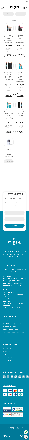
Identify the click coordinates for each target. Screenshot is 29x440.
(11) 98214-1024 (15, 281)
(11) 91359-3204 (18, 283)
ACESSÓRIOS (8, 351)
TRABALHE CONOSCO (11, 336)
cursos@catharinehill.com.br (14, 299)
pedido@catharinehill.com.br (14, 308)
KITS (4, 354)
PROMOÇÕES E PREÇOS (12, 330)
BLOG (5, 364)
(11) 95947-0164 (20, 278)
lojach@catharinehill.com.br (14, 303)
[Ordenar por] (20, 14)
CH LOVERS (7, 360)
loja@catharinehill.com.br (13, 294)
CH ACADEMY (8, 357)
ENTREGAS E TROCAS (11, 327)
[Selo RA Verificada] (17, 409)
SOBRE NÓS (7, 321)
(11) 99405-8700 (17, 285)
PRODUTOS (7, 348)
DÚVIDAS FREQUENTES (12, 324)
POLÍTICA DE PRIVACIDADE (13, 333)
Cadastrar (14, 225)
